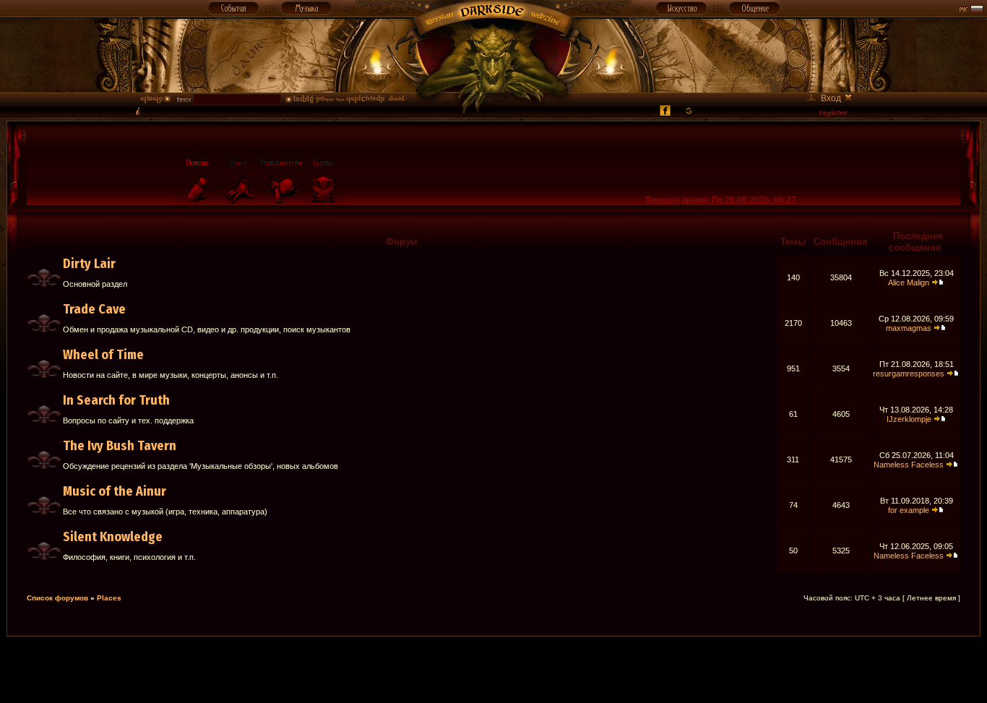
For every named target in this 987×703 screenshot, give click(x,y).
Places (109, 598)
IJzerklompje (909, 419)
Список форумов (57, 598)
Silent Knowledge (113, 537)
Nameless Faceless (909, 464)
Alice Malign (908, 282)
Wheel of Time (103, 355)
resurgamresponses (908, 373)
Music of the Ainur (114, 491)
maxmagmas (908, 328)
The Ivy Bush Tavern (119, 446)
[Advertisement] (493, 669)
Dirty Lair (89, 264)
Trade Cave (94, 309)
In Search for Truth (116, 400)
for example (908, 510)
